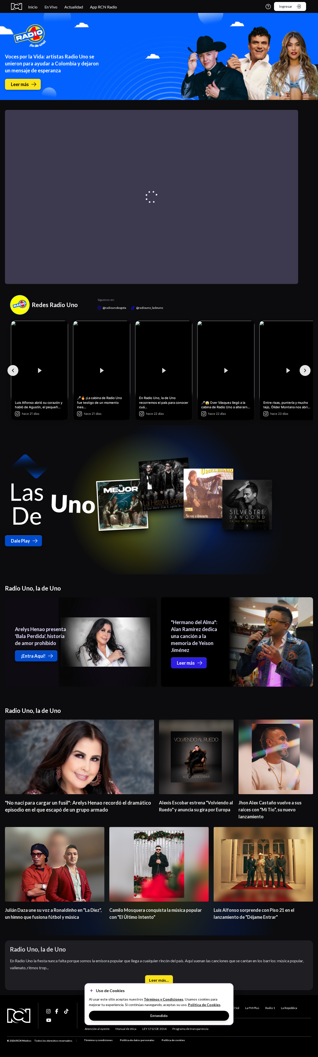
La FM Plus (252, 1008)
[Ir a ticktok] (48, 1011)
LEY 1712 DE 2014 (154, 1029)
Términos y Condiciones (163, 999)
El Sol (235, 1008)
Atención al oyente (97, 1029)
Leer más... (159, 980)
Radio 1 (270, 1008)
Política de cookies (173, 1040)
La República (289, 1008)
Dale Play (20, 541)
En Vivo (50, 6)
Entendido (159, 1015)
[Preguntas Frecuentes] (268, 6)
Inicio (33, 6)
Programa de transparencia (190, 1029)
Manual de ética (126, 1029)
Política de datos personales (137, 1040)
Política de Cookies (204, 1005)
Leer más (20, 84)
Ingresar (285, 6)
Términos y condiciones (98, 1040)
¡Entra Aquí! (33, 656)
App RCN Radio (103, 6)
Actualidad (73, 6)
